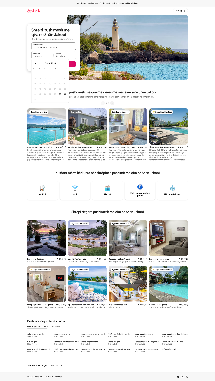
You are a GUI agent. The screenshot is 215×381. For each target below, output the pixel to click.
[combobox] (53, 47)
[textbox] (42, 56)
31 (35, 99)
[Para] (112, 103)
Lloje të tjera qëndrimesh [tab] (37, 326)
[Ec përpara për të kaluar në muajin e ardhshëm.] (64, 63)
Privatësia (49, 377)
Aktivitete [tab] (56, 326)
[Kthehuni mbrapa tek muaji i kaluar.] (36, 63)
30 (65, 94)
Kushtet (58, 377)
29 (60, 94)
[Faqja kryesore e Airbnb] (33, 10)
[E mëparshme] (103, 103)
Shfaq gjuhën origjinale (128, 3)
